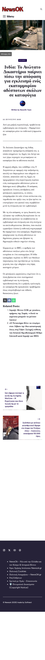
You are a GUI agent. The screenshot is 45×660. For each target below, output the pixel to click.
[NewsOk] (13, 9)
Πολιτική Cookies (17, 571)
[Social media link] (4, 550)
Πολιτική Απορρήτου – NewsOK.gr (25, 574)
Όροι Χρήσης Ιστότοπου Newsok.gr (25, 568)
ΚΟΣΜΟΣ (22, 60)
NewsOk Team (25, 110)
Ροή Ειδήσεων (15, 577)
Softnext (28, 602)
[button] (41, 9)
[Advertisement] (22, 363)
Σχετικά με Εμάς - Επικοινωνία (23, 581)
